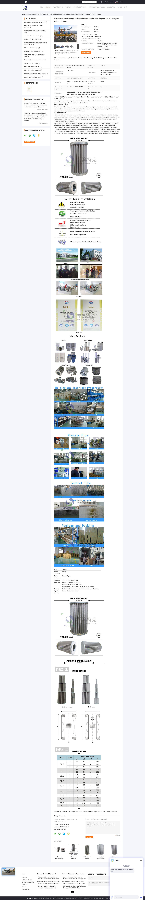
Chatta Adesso (109, 2)
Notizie (119, 7)
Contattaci (111, 7)
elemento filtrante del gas (39, 14)
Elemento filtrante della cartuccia (34, 22)
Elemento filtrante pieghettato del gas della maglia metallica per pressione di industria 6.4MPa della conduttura (73, 857)
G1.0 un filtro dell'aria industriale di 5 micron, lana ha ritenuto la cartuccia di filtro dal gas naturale (87, 857)
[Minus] (141, 860)
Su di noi (68, 7)
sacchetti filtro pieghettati (32, 77)
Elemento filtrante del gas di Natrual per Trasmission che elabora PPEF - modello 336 (59, 857)
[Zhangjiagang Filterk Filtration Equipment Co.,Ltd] (25, 7)
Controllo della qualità (96, 7)
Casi (125, 7)
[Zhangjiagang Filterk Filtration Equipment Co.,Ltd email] (26, 135)
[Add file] (112, 897)
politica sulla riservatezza (34, 898)
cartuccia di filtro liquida (31, 63)
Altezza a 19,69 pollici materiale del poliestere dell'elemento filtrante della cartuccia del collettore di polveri (48, 878)
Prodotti (48, 7)
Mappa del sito (26, 889)
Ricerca (99, 2)
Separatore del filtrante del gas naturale (91, 811)
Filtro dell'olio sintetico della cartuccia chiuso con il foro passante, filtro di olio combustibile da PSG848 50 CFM (74, 882)
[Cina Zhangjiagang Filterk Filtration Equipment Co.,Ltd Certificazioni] (29, 89)
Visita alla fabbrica (79, 7)
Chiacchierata (86, 52)
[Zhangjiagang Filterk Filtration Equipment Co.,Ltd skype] (35, 135)
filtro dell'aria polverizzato (32, 67)
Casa (41, 7)
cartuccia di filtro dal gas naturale (71, 811)
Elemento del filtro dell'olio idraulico (34, 31)
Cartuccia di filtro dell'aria (31, 39)
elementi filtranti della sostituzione (34, 73)
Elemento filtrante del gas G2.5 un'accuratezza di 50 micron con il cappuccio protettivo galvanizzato (114, 857)
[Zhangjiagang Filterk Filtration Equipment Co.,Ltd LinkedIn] (26, 2)
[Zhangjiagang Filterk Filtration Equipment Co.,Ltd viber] (40, 135)
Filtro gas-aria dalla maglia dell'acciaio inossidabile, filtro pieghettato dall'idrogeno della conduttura (66, 52)
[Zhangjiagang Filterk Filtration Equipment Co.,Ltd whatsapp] (31, 135)
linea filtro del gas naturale (110, 811)
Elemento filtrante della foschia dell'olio (73, 874)
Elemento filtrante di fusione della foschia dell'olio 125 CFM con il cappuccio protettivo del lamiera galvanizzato (74, 878)
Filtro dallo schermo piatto (32, 70)
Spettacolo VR (58, 7)
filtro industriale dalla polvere (32, 51)
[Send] (140, 897)
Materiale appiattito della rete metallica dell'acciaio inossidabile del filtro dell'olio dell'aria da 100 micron (100, 857)
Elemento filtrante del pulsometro (34, 60)
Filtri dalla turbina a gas (31, 48)
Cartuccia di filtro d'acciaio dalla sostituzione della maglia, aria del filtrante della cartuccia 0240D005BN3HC (49, 887)
